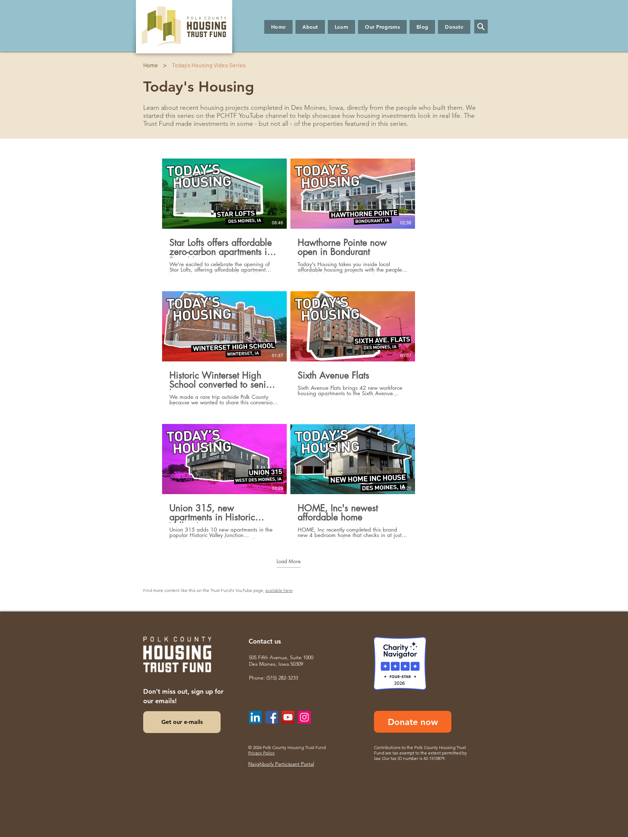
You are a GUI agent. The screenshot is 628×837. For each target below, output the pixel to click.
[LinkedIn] (255, 717)
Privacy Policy (261, 753)
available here (279, 590)
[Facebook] (271, 717)
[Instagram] (304, 717)
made (184, 124)
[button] (310, 27)
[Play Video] (224, 193)
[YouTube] (288, 717)
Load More (289, 561)
